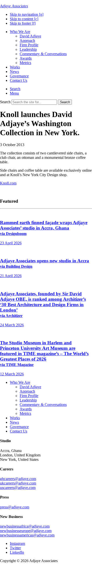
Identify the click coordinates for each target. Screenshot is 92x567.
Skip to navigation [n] (26, 14)
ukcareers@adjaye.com (18, 483)
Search (5, 102)
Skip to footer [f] (23, 23)
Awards (26, 58)
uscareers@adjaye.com (18, 487)
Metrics (25, 63)
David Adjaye (30, 36)
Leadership (28, 49)
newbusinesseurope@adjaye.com (26, 531)
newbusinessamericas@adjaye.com (27, 535)
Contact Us (18, 80)
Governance (19, 76)
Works (15, 67)
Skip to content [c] (24, 19)
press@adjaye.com (14, 507)
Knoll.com (8, 183)
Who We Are (20, 32)
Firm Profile (29, 45)
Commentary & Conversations (43, 54)
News (14, 71)
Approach (27, 40)
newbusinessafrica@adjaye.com (25, 526)
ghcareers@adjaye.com (18, 479)
